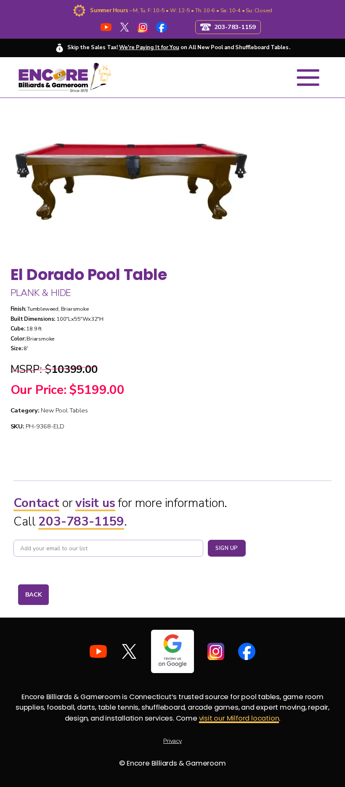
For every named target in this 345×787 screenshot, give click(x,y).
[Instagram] (143, 27)
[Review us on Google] (172, 651)
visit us (95, 502)
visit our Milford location (239, 718)
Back (33, 594)
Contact (36, 502)
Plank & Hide (41, 293)
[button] (307, 77)
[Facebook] (162, 27)
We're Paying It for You (149, 47)
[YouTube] (106, 27)
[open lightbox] (131, 178)
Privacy (172, 741)
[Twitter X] (124, 27)
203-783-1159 (81, 521)
